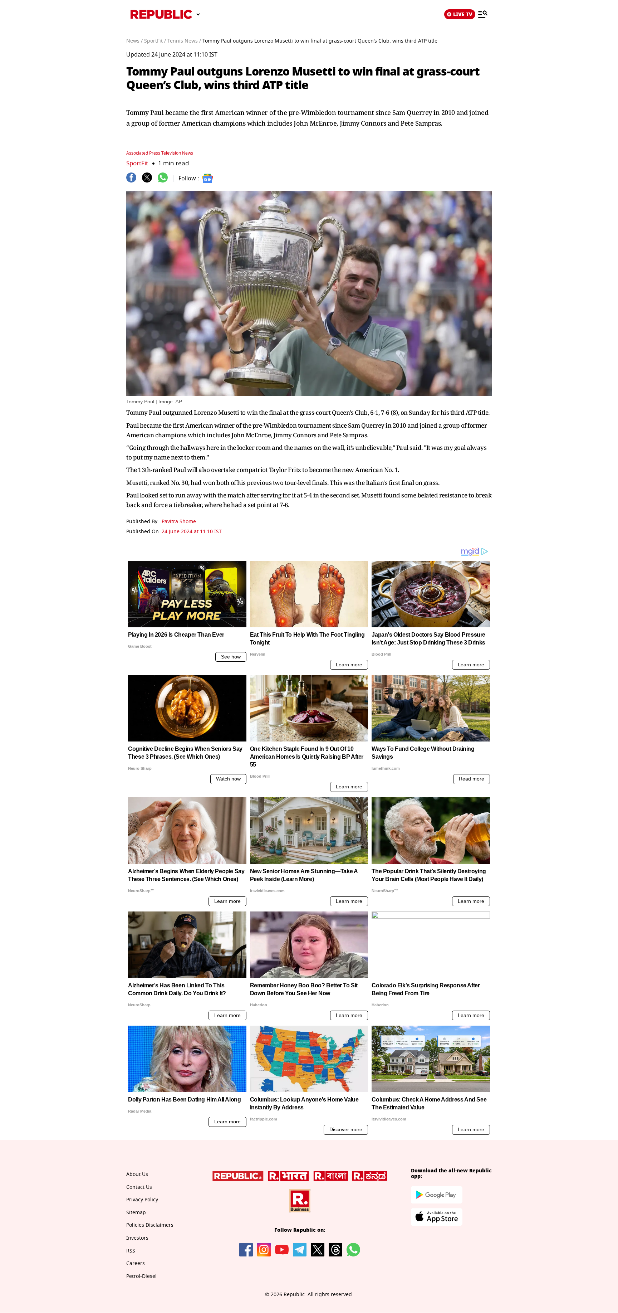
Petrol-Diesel (141, 1276)
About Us (137, 1174)
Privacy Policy (142, 1199)
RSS (130, 1251)
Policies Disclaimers (149, 1225)
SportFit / (155, 41)
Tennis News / (184, 41)
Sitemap (136, 1212)
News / (134, 41)
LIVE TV (462, 14)
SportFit (137, 163)
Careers (135, 1263)
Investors (137, 1238)
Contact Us (139, 1187)
